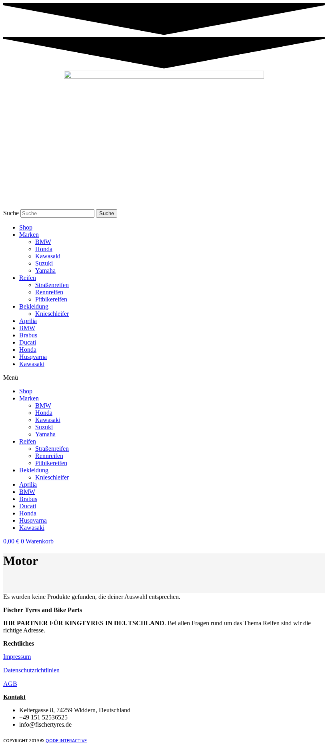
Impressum (17, 656)
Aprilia (28, 320)
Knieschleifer (52, 313)
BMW (43, 241)
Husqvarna (33, 356)
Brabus (28, 335)
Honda (43, 249)
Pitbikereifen (51, 299)
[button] (164, 377)
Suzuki (44, 263)
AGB (10, 683)
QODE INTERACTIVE (66, 740)
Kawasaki (47, 256)
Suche (11, 213)
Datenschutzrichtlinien (31, 670)
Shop (25, 227)
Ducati (27, 342)
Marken (29, 234)
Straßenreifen (52, 284)
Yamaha (45, 270)
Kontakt (14, 697)
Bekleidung (33, 306)
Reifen (27, 277)
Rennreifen (49, 292)
